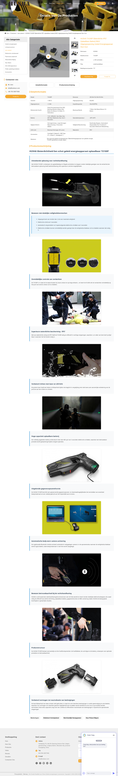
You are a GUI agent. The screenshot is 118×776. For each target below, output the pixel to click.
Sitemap (25, 774)
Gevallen (8, 756)
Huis (45, 3)
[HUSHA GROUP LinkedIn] (51, 763)
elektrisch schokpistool (51, 718)
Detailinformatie (41, 85)
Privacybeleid (18, 774)
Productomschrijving (67, 85)
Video (7, 750)
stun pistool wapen (92, 718)
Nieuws (7, 753)
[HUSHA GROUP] (16, 3)
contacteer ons (88, 3)
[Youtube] (47, 763)
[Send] (113, 773)
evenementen (77, 3)
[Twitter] (36, 763)
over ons (52, 3)
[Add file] (84, 773)
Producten (13, 33)
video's (69, 3)
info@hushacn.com (14, 88)
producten (60, 3)
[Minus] (114, 735)
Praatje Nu (16, 96)
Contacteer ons (10, 760)
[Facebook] (40, 763)
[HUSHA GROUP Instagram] (44, 763)
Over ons (8, 744)
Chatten (101, 3)
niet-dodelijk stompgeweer (72, 718)
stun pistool (21, 33)
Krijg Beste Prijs (88, 76)
